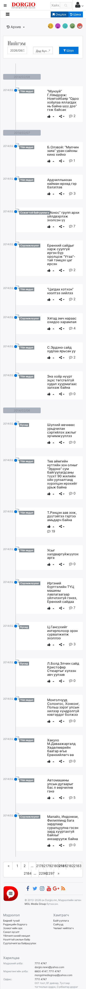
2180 (55, 866)
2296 (42, 873)
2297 (50, 873)
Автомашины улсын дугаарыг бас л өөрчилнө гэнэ (60, 785)
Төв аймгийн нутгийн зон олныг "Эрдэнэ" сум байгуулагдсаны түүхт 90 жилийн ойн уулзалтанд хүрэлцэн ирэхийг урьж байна (62, 474)
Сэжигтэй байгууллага (34, 212)
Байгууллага (61, 920)
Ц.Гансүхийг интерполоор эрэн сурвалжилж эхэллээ (62, 632)
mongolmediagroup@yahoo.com (53, 975)
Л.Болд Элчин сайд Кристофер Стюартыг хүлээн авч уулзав (63, 669)
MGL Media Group (35, 903)
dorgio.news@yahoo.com (49, 967)
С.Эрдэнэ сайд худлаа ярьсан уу (61, 349)
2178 (40, 866)
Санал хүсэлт (11, 931)
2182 (70, 866)
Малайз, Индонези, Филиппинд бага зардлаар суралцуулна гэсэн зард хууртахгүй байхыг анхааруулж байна (63, 827)
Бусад (24, 424)
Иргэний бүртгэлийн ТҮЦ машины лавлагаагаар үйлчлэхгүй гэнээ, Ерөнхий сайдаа (62, 592)
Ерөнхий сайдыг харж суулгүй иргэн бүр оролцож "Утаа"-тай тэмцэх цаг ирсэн (61, 254)
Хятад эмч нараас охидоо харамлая (61, 320)
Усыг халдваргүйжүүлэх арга (63, 554)
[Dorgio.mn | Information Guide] (10, 893)
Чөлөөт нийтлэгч (63, 928)
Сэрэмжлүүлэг (29, 245)
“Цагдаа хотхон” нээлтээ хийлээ (60, 291)
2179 (47, 866)
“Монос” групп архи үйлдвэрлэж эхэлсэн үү (63, 216)
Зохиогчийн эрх (12, 928)
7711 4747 (41, 963)
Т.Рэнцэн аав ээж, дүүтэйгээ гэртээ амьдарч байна (62, 516)
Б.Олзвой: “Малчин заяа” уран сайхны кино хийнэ (63, 151)
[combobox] (43, 50)
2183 (77, 866)
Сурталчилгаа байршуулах (19, 943)
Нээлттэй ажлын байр (16, 939)
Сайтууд (58, 924)
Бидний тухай (11, 920)
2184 (27, 873)
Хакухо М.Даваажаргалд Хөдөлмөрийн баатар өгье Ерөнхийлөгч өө (61, 747)
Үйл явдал (26, 91)
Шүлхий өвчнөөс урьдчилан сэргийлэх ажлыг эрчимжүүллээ (61, 430)
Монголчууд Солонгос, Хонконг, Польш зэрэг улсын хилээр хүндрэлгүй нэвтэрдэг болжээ (63, 707)
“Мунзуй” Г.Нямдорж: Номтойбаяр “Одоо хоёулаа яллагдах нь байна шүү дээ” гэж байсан (63, 100)
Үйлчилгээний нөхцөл (16, 935)
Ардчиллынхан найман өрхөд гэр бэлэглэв (62, 183)
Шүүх (70, 50)
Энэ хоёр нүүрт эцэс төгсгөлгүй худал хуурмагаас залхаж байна (62, 382)
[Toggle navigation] (7, 14)
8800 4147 (41, 971)
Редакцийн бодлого (15, 924)
